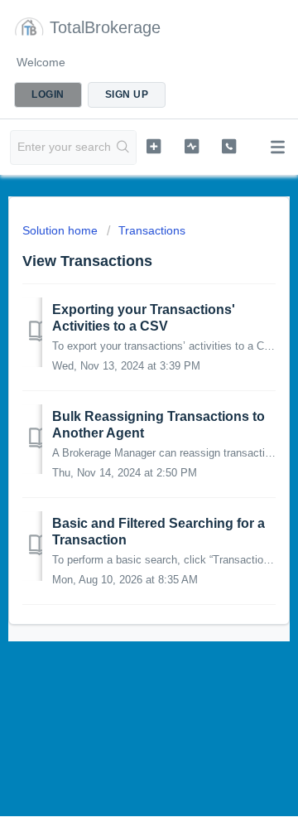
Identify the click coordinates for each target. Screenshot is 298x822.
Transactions (151, 230)
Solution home (61, 230)
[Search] (123, 147)
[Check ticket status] (192, 146)
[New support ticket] (154, 146)
